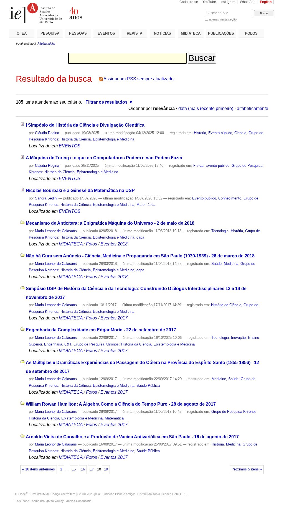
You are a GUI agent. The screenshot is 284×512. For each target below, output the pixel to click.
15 (74, 469)
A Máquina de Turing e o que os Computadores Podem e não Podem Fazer (104, 157)
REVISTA (134, 33)
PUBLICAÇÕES (221, 33)
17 (92, 469)
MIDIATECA (191, 33)
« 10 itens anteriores (38, 469)
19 (106, 469)
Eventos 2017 (114, 318)
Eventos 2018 (114, 244)
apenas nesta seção (223, 19)
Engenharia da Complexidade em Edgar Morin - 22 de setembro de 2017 (101, 329)
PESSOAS (78, 33)
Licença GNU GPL (173, 494)
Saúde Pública (148, 385)
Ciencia (240, 133)
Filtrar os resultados (106, 102)
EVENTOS (106, 33)
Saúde (216, 264)
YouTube (209, 2)
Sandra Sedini (46, 198)
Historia (200, 133)
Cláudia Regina (47, 133)
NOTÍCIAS (162, 33)
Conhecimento (229, 198)
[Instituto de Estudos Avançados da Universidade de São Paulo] (75, 13)
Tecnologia (220, 231)
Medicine (219, 379)
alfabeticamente (252, 108)
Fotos (91, 244)
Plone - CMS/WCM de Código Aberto (43, 494)
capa (140, 237)
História (237, 231)
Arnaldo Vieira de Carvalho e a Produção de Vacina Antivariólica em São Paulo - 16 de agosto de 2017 (132, 436)
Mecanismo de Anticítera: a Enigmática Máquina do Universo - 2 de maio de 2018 (110, 223)
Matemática (145, 205)
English (266, 2)
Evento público (220, 133)
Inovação (238, 338)
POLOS (251, 33)
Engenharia (53, 344)
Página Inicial (46, 43)
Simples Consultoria (78, 501)
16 (83, 469)
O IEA (22, 33)
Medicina (231, 264)
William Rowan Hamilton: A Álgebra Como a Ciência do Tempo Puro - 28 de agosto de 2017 (121, 404)
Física (198, 165)
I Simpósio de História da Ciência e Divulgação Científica (85, 125)
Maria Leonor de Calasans (56, 231)
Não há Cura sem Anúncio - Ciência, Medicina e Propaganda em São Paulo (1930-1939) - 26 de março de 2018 (140, 256)
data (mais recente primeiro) (205, 108)
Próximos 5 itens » (247, 469)
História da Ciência (226, 305)
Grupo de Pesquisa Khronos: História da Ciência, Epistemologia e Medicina (134, 344)
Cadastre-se (188, 2)
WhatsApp (247, 2)
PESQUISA (49, 33)
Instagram (227, 2)
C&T (67, 344)
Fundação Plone (112, 494)
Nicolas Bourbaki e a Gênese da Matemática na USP (80, 190)
